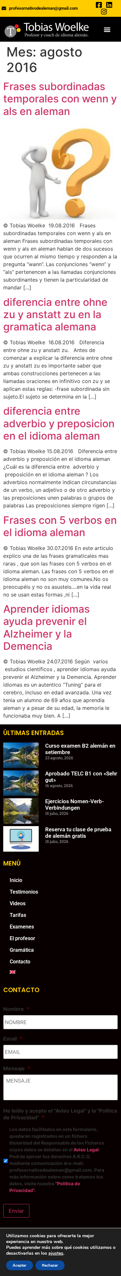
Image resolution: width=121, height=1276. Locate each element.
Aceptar (19, 1265)
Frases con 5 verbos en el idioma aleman (60, 526)
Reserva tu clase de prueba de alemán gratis (78, 832)
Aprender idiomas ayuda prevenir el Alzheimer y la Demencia (46, 627)
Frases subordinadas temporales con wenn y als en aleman (60, 99)
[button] (107, 29)
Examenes (22, 927)
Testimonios (24, 892)
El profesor (22, 938)
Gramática (22, 950)
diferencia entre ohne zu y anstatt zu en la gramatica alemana (55, 314)
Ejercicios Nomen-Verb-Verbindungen (74, 804)
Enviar (16, 1211)
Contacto (20, 962)
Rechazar (50, 1265)
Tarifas (18, 915)
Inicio (16, 880)
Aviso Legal (86, 1149)
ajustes (55, 1253)
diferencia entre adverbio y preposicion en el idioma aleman (59, 423)
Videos (17, 903)
